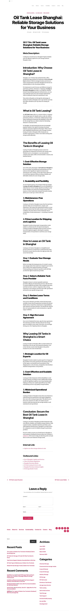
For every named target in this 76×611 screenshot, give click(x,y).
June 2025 (42, 546)
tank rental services (45, 590)
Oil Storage (42, 577)
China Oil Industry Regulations (32, 461)
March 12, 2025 (37, 32)
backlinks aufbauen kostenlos (14, 580)
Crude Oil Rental (31, 12)
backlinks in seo (11, 575)
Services (42, 5)
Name (24, 506)
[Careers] (65, 531)
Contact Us (53, 5)
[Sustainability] (65, 528)
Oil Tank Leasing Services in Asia (32, 465)
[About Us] (59, 528)
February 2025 (43, 554)
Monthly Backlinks (11, 583)
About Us (37, 5)
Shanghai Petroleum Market (31, 463)
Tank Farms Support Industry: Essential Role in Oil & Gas (21, 560)
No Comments (46, 32)
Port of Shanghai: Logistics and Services (34, 459)
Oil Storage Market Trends (31, 469)
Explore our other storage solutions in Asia (35, 448)
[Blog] (68, 531)
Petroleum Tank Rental (45, 582)
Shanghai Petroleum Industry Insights (33, 467)
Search (8, 538)
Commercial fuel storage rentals (48, 566)
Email (40, 506)
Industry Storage (44, 574)
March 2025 (43, 551)
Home (33, 5)
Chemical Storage (44, 563)
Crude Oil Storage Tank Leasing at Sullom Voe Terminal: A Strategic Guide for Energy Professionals (20, 576)
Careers (58, 5)
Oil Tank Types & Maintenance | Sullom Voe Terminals (20, 563)
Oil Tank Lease (39, 12)
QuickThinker (10, 587)
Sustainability (48, 5)
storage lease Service (45, 585)
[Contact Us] (68, 528)
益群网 (8, 591)
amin (30, 32)
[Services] (62, 528)
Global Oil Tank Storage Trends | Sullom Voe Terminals (20, 565)
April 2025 (42, 549)
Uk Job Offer (43, 601)
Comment (25, 496)
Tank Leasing (46, 12)
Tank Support (43, 596)
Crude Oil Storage (44, 571)
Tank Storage (43, 593)
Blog (62, 5)
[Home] (57, 528)
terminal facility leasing (46, 598)
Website (24, 511)
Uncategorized (43, 604)
